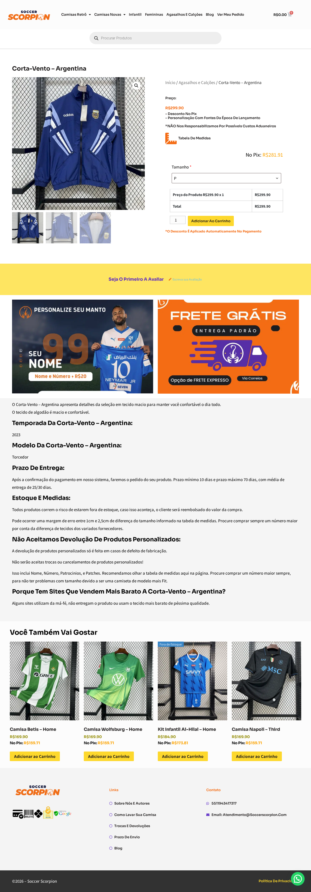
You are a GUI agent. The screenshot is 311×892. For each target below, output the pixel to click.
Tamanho (181, 167)
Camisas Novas (107, 14)
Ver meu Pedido (230, 14)
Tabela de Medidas (194, 138)
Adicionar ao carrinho (210, 221)
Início (170, 82)
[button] (136, 86)
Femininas (154, 14)
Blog (210, 14)
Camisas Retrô (74, 14)
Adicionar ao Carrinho (35, 756)
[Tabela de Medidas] (171, 138)
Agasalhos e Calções (184, 14)
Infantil (135, 14)
